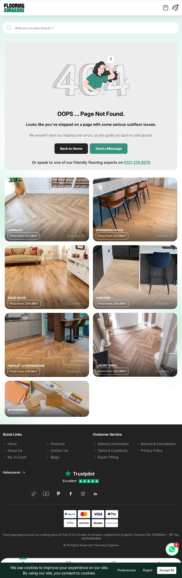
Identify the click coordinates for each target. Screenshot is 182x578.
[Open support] (175, 8)
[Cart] (165, 8)
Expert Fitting (108, 457)
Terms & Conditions (112, 450)
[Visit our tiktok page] (33, 493)
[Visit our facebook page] (70, 493)
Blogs (55, 457)
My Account (17, 457)
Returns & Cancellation (158, 444)
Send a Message (109, 148)
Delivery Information (113, 444)
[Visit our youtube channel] (46, 493)
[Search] (9, 28)
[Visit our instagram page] (83, 493)
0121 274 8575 (137, 162)
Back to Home (71, 148)
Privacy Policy (152, 450)
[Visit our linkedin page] (95, 493)
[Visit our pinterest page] (58, 493)
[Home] (14, 8)
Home (12, 444)
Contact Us (59, 450)
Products (58, 444)
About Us (15, 450)
